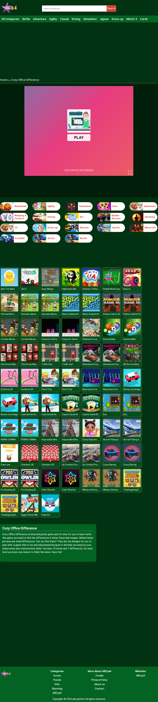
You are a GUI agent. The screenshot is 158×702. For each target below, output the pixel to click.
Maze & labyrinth (70, 314)
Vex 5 (24, 289)
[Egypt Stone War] (30, 511)
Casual (64, 19)
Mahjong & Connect (20, 217)
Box (105, 414)
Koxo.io (126, 289)
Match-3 (131, 19)
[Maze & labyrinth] (70, 310)
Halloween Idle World (72, 289)
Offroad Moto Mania (11, 314)
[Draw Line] (9, 461)
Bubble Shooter (116, 217)
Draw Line (5, 464)
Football (19, 238)
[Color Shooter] (50, 486)
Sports (116, 227)
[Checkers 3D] (30, 461)
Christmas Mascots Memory (15, 364)
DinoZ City (47, 389)
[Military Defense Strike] (91, 486)
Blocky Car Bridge (132, 389)
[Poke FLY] (50, 511)
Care (114, 206)
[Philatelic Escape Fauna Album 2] (91, 335)
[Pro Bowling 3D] (9, 486)
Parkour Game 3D (111, 314)
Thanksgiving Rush (132, 490)
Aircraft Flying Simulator (115, 439)
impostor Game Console (54, 339)
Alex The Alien (8, 289)
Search (111, 8)
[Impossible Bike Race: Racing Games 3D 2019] (50, 436)
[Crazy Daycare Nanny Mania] (91, 436)
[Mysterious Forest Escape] (91, 385)
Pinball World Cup (111, 289)
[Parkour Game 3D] (111, 310)
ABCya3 (57, 692)
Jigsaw (104, 19)
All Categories (10, 19)
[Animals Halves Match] (30, 310)
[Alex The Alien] (9, 285)
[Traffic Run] (50, 360)
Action (51, 238)
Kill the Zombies (131, 364)
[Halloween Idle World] (70, 285)
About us (99, 684)
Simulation (90, 19)
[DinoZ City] (50, 385)
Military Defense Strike (94, 490)
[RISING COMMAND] (9, 436)
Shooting (150, 217)
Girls (57, 684)
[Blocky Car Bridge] (132, 385)
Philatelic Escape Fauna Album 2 (98, 339)
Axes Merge (47, 289)
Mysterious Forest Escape (96, 389)
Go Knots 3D (7, 389)
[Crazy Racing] (111, 461)
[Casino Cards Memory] (70, 410)
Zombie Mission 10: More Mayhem (18, 339)
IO (16, 227)
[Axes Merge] (50, 285)
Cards (144, 19)
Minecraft (150, 227)
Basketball (20, 206)
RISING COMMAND (10, 439)
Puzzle (57, 679)
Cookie (99, 675)
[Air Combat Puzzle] (70, 461)
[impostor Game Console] (50, 335)
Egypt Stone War (29, 515)
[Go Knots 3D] (9, 385)
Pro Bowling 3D (8, 490)
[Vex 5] (30, 285)
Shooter (84, 227)
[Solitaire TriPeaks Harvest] (91, 285)
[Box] (111, 410)
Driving (76, 19)
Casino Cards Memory (73, 414)
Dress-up (117, 19)
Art (81, 217)
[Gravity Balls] (111, 335)
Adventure (39, 19)
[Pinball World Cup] (111, 285)
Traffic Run (47, 364)
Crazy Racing (109, 464)
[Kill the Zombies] (132, 360)
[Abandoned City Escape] (91, 360)
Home (4, 79)
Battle (26, 19)
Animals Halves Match (32, 314)
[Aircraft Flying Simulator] (111, 436)
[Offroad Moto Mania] (9, 310)
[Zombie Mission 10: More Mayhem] (9, 335)
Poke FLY (46, 515)
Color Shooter (48, 490)
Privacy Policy (99, 679)
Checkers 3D (27, 464)
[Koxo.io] (132, 285)
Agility (53, 19)
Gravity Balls (109, 339)
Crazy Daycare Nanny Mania (96, 439)
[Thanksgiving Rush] (132, 486)
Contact (99, 688)
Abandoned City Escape (94, 364)
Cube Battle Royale (30, 414)
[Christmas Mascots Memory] (9, 360)
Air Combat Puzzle (71, 464)
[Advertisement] (79, 47)
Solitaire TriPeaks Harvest (95, 289)
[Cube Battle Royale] (30, 410)
